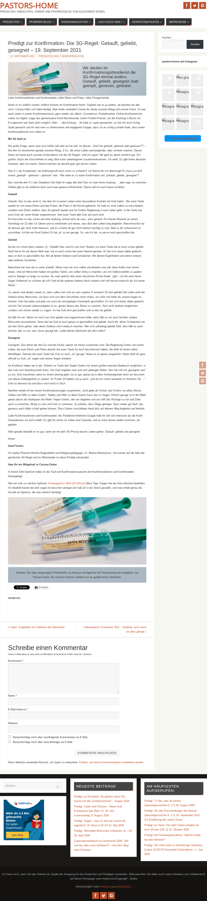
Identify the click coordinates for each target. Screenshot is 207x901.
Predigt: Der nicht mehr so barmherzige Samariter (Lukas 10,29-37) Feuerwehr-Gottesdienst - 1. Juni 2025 (173, 850)
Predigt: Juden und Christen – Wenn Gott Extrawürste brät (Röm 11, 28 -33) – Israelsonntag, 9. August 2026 (98, 811)
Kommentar (15, 660)
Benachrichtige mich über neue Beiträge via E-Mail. (43, 742)
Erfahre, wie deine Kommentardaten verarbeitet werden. (111, 762)
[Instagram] (202, 380)
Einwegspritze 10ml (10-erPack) (67, 483)
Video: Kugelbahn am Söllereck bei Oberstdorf (36, 627)
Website (13, 723)
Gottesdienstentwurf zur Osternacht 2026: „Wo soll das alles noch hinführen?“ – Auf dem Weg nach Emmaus (101, 845)
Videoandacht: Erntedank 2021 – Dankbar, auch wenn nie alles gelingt (115, 629)
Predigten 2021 (49, 56)
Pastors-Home (29, 5)
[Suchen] (58, 787)
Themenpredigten (72, 56)
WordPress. (123, 886)
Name (12, 695)
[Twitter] (202, 373)
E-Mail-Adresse (18, 709)
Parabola (105, 886)
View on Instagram (185, 138)
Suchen (166, 37)
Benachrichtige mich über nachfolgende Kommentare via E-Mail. (50, 737)
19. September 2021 (22, 56)
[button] (168, 80)
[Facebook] (202, 365)
